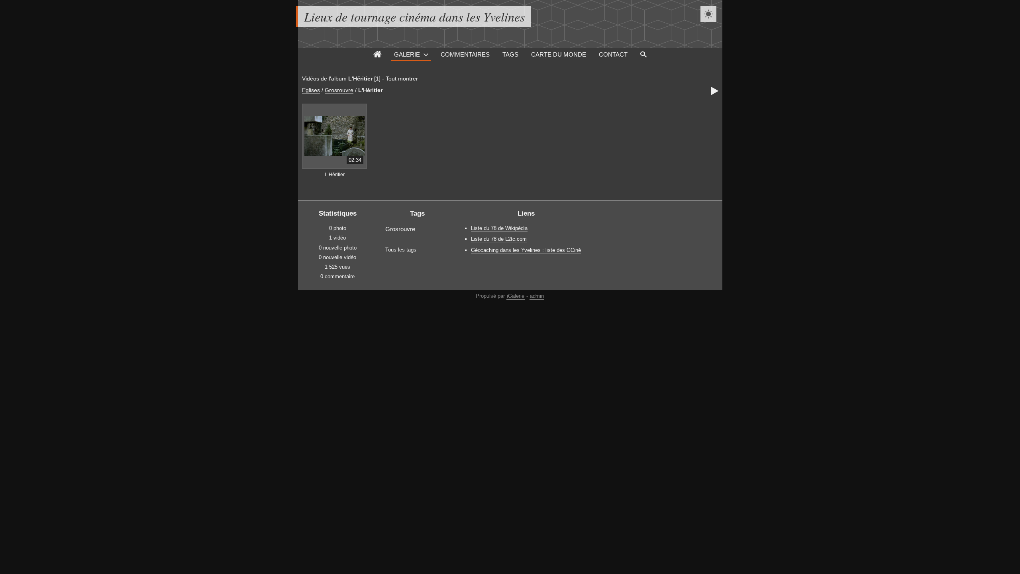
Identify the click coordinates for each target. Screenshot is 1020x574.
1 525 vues (337, 267)
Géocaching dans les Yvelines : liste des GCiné (526, 250)
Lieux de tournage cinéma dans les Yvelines (414, 16)
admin (537, 296)
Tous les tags (400, 250)
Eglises (311, 90)
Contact (613, 54)
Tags (510, 54)
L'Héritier (360, 78)
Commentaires (465, 54)
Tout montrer (402, 78)
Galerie (407, 54)
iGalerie (515, 296)
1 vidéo (337, 238)
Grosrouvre (339, 90)
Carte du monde (558, 54)
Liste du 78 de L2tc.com (499, 239)
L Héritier (335, 174)
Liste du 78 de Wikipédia (499, 228)
